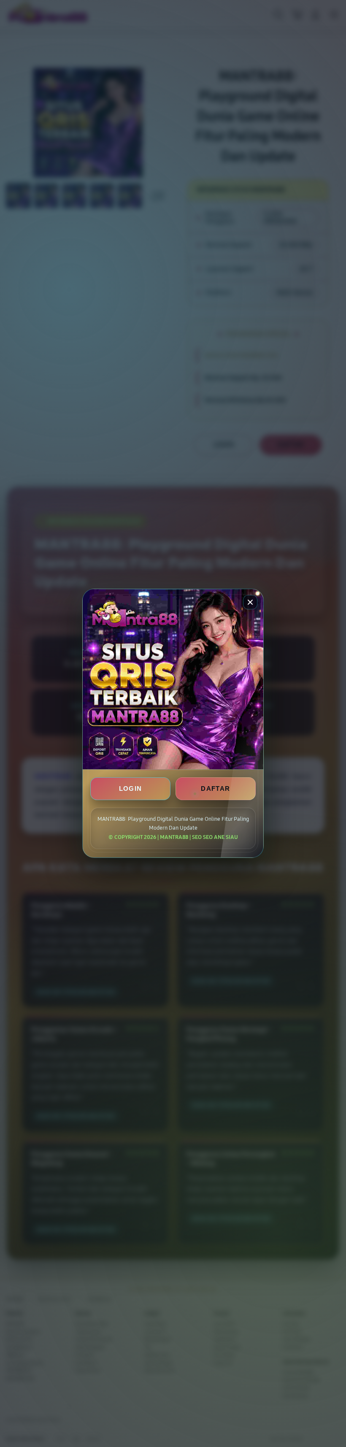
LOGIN (130, 788)
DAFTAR (215, 788)
